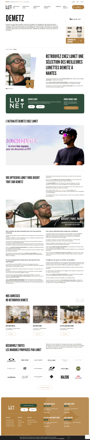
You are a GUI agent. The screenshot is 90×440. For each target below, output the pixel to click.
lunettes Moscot (21, 1)
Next (82, 301)
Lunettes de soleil (10, 422)
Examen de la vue (31, 420)
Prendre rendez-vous (71, 107)
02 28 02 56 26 (47, 423)
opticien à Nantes (62, 190)
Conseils (73, 1)
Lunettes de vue (9, 420)
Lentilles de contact (10, 425)
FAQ (31, 106)
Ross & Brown (21, 422)
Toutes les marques (45, 387)
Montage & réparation (32, 422)
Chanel (19, 420)
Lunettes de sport (10, 424)
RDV (78, 1)
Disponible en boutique (71, 41)
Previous (78, 301)
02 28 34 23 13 (67, 423)
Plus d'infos (46, 412)
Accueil (7, 49)
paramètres (61, 438)
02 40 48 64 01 (47, 409)
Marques (58, 6)
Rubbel (19, 424)
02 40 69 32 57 (67, 409)
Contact (82, 1)
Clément (20, 425)
